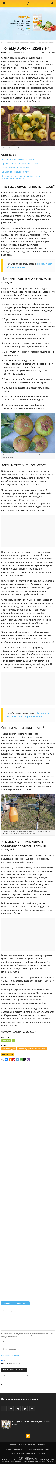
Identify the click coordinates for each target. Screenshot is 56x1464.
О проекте (12, 1445)
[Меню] (3, 3)
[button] (52, 4)
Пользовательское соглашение (37, 1449)
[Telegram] (17, 1059)
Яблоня (6, 1041)
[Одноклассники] (10, 1059)
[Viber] (28, 1059)
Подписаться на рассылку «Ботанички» (20, 1376)
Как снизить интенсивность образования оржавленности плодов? (21, 177)
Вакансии (41, 1445)
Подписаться (47, 1361)
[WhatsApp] (21, 1059)
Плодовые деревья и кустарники (23, 42)
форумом (39, 1335)
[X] (24, 1059)
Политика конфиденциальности (23, 1454)
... (13, 1041)
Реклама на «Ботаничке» (14, 1449)
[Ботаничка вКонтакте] (11, 1408)
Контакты (41, 1454)
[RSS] (32, 1408)
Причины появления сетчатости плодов (21, 163)
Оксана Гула (5, 52)
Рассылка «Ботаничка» (27, 1445)
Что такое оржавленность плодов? (18, 159)
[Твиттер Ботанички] (25, 1408)
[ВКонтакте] (6, 1059)
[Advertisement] (28, 1182)
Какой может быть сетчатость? (16, 168)
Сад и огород (6, 42)
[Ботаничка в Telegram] (18, 1408)
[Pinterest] (13, 1059)
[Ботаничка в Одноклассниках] (4, 1408)
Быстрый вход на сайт (10, 1355)
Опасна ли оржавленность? (15, 172)
